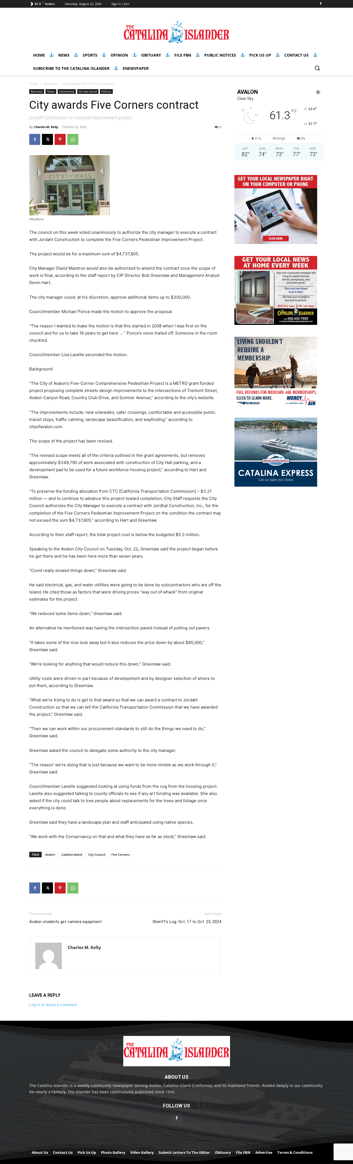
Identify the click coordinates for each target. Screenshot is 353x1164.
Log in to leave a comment (53, 1004)
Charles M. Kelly (46, 127)
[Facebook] (320, 4)
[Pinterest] (60, 139)
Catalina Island (71, 854)
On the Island (88, 91)
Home (34, 83)
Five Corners (120, 854)
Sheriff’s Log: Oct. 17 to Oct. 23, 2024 (187, 921)
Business (51, 83)
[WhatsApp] (72, 139)
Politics (106, 91)
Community (66, 91)
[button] (317, 68)
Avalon (50, 854)
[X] (47, 139)
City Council (96, 854)
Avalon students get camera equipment (65, 921)
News (51, 91)
